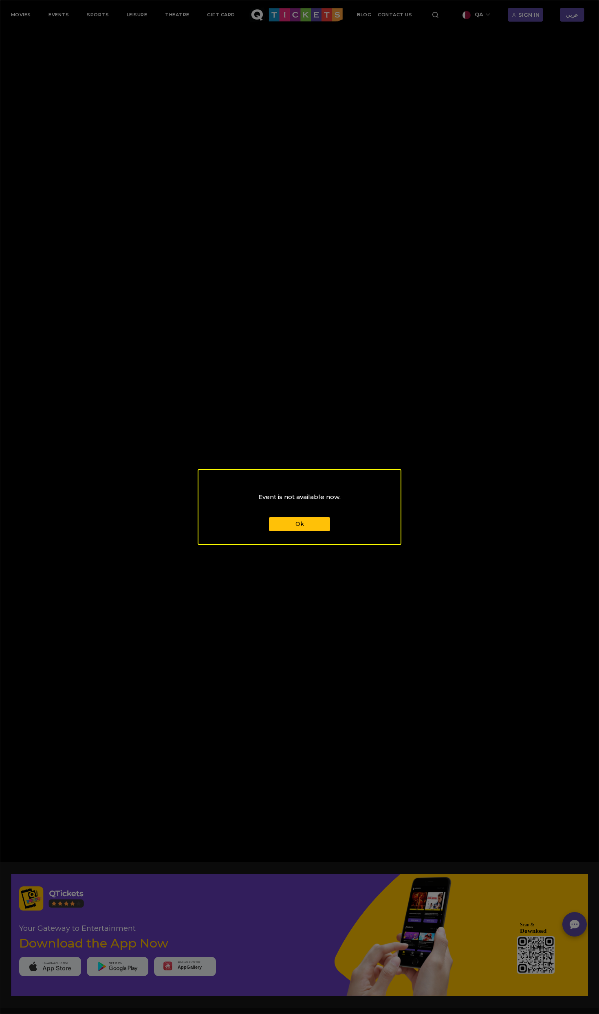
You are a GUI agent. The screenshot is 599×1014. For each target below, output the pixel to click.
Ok (299, 524)
